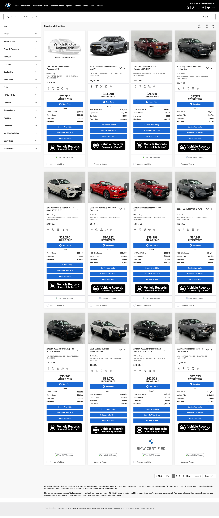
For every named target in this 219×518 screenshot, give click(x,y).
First (159, 476)
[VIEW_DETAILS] (64, 46)
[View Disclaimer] (67, 88)
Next (189, 476)
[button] (126, 46)
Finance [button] (78, 6)
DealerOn (75, 508)
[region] (65, 117)
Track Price (67, 104)
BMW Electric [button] (37, 6)
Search (205, 17)
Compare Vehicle (57, 164)
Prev (167, 476)
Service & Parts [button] (88, 6)
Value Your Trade (65, 138)
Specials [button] (69, 6)
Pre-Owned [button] (25, 6)
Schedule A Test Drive (65, 132)
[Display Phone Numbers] (198, 8)
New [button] (17, 6)
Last (197, 476)
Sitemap (81, 508)
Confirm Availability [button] (65, 127)
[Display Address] (203, 8)
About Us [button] (100, 6)
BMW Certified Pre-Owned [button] (54, 6)
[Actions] (81, 68)
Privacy (87, 508)
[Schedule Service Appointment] (193, 8)
